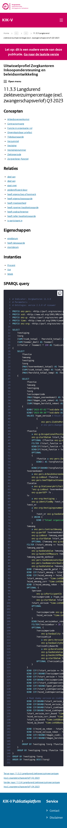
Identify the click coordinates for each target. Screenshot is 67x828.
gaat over (12, 185)
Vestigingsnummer (16, 150)
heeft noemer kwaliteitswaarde (22, 207)
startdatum (13, 247)
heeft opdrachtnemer (18, 211)
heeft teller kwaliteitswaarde (21, 216)
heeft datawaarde (16, 242)
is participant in (14, 220)
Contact (54, 810)
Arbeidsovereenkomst (18, 119)
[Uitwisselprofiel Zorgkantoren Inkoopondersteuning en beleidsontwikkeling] (16, 33)
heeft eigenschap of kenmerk (21, 194)
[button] (61, 20)
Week (10, 274)
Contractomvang (15, 123)
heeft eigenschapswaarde (19, 198)
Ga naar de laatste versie (41, 54)
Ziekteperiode (14, 154)
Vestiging (11, 145)
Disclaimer (56, 817)
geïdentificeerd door (17, 189)
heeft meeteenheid (16, 203)
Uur (9, 269)
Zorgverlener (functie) (18, 158)
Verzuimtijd (13, 141)
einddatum (12, 238)
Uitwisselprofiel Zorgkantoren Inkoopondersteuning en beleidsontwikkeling (29, 70)
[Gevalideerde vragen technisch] (26, 33)
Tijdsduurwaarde (15, 136)
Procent (11, 265)
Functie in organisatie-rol (19, 128)
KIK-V (7, 20)
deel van (11, 176)
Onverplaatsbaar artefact (19, 132)
